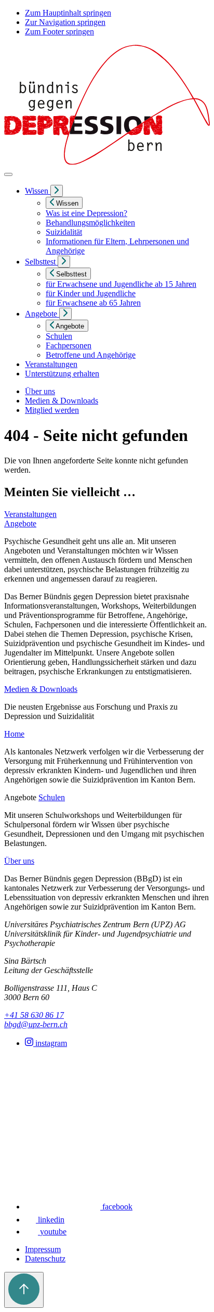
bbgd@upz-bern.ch (36, 1024)
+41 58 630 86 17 (34, 1015)
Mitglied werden (52, 410)
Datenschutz (45, 1258)
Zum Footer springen (59, 31)
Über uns (40, 391)
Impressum (43, 1249)
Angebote (20, 523)
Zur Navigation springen (65, 22)
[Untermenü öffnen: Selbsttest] (64, 262)
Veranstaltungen (30, 514)
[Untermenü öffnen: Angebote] (65, 314)
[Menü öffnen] (8, 174)
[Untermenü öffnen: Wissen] (56, 191)
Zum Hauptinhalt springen (68, 12)
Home (14, 733)
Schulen (51, 797)
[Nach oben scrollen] (24, 1290)
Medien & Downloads (61, 400)
